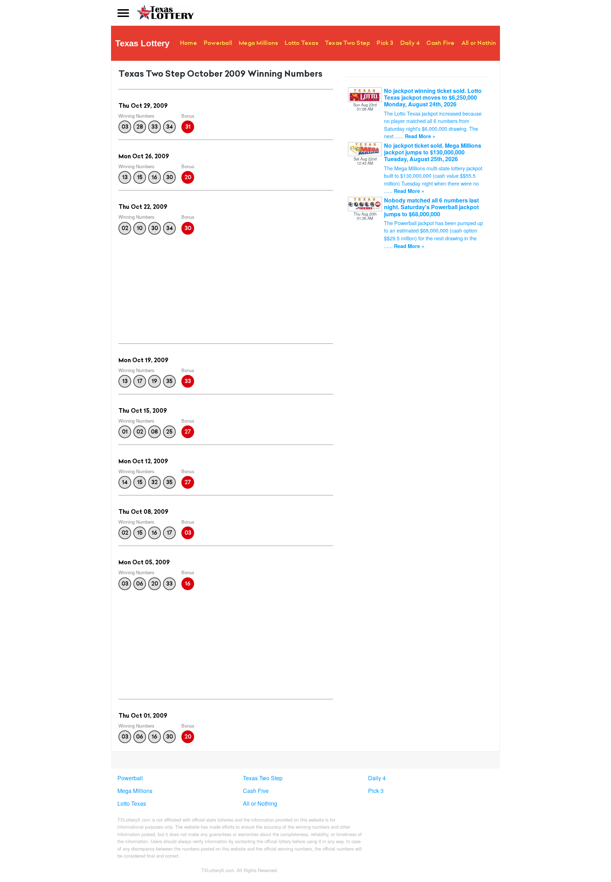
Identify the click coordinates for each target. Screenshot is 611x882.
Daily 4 (410, 43)
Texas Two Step (347, 43)
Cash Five (440, 43)
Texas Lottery (142, 43)
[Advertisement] (225, 286)
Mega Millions (258, 43)
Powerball (218, 43)
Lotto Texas (301, 43)
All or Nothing (480, 43)
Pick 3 (385, 43)
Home (188, 43)
